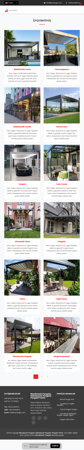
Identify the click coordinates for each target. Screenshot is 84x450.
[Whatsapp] (41, 2)
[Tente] (22, 277)
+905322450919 (74, 3)
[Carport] (22, 162)
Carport (22, 184)
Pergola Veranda (62, 356)
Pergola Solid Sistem (66, 419)
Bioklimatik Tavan (22, 126)
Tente (22, 299)
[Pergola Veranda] (62, 335)
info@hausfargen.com (54, 3)
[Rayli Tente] (62, 277)
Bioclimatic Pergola (22, 356)
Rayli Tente (61, 299)
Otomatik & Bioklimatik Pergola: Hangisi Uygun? (66, 414)
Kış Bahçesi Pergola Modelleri (65, 404)
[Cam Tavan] (62, 162)
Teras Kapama (62, 69)
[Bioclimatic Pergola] (22, 335)
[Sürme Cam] (62, 105)
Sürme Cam (61, 126)
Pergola (61, 241)
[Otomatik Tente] (22, 220)
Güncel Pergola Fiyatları (68, 409)
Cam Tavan (61, 184)
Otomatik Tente (22, 241)
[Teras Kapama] (62, 48)
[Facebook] (32, 2)
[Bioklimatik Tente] (22, 48)
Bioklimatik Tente (22, 69)
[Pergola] (62, 220)
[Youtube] (38, 2)
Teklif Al (55, 446)
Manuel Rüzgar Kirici (66, 399)
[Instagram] (35, 2)
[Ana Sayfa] (10, 10)
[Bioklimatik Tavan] (22, 105)
